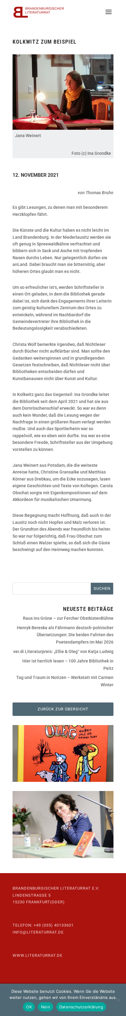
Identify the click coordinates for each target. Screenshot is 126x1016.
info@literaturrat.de (38, 932)
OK (29, 1006)
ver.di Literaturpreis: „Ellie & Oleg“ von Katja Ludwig (63, 651)
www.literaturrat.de (37, 955)
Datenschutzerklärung (81, 1006)
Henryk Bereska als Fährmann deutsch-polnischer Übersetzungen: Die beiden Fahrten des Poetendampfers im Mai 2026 (65, 635)
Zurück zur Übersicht (63, 709)
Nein (45, 1006)
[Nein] (118, 1000)
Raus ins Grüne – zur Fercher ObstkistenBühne (68, 618)
